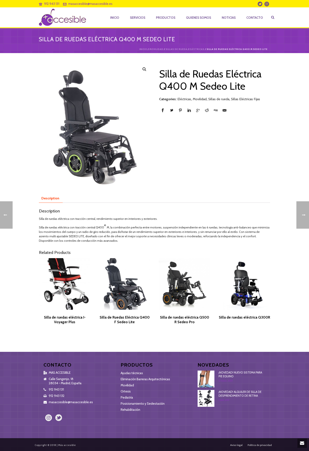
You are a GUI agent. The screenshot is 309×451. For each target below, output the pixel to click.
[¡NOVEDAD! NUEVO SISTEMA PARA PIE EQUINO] (206, 379)
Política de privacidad (260, 445)
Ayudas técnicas (132, 373)
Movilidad (156, 49)
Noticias (229, 18)
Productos (165, 18)
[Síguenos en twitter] (58, 418)
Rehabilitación (130, 410)
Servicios (137, 18)
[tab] (50, 198)
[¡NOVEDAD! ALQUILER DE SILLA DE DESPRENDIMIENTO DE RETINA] (206, 398)
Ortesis (126, 391)
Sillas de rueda (176, 49)
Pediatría (127, 397)
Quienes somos (198, 18)
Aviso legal (236, 445)
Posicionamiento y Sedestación (143, 404)
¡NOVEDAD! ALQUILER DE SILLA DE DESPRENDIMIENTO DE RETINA (240, 393)
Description (50, 198)
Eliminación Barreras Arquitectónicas (145, 379)
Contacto (254, 18)
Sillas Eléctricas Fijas (245, 99)
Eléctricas (197, 49)
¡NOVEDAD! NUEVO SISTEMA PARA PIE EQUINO (240, 374)
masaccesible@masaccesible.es (90, 4)
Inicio (114, 18)
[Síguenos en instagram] (48, 418)
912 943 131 (51, 4)
